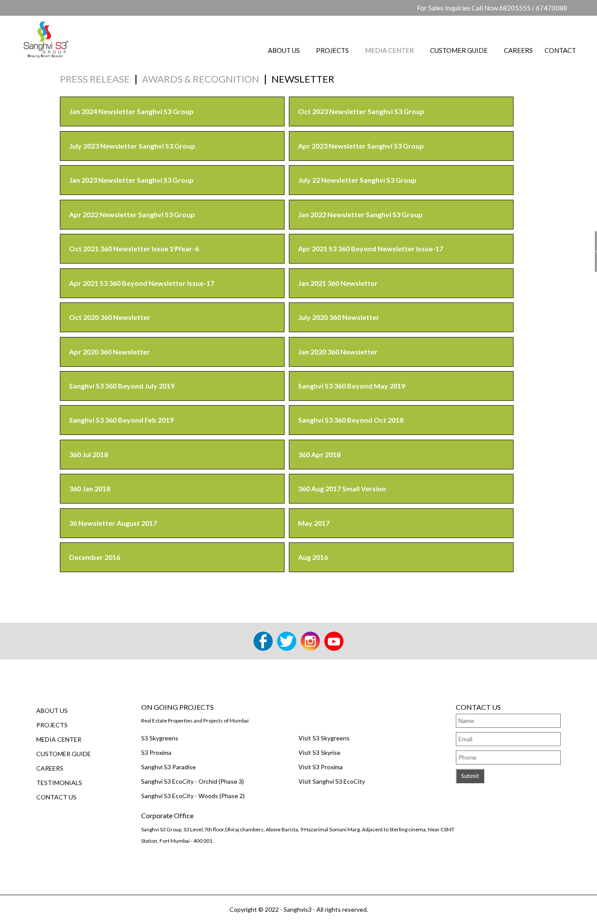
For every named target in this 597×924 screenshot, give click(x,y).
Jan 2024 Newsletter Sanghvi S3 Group (131, 111)
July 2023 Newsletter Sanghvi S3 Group (132, 146)
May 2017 (314, 523)
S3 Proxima (156, 752)
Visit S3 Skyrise (319, 752)
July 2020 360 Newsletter (338, 317)
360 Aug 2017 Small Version (342, 488)
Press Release (95, 79)
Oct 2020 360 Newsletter (109, 317)
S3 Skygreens (159, 738)
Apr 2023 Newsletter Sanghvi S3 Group (361, 146)
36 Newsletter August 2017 (113, 523)
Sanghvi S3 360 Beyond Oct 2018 (350, 420)
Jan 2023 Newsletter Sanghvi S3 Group (131, 180)
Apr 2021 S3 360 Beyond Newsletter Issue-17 (370, 248)
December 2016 (94, 557)
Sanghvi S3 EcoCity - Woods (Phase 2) (193, 795)
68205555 (515, 8)
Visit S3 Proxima (320, 767)
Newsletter (302, 79)
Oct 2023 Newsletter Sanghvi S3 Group (361, 111)
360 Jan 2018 (89, 488)
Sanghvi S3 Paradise (168, 767)
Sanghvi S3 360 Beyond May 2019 (351, 386)
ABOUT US (284, 50)
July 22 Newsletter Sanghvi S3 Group (357, 180)
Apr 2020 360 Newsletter (109, 351)
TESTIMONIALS (59, 782)
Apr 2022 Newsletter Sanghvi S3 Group (132, 214)
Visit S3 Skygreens (324, 738)
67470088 (551, 8)
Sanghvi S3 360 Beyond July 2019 (121, 386)
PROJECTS (332, 50)
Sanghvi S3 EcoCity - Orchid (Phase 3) (192, 781)
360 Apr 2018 (319, 454)
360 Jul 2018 (88, 454)
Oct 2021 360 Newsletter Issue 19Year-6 (134, 248)
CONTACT (560, 50)
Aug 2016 (313, 557)
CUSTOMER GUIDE (459, 50)
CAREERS (518, 50)
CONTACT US (56, 797)
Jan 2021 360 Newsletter (338, 283)
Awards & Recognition (200, 79)
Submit (470, 775)
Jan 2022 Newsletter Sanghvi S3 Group (360, 214)
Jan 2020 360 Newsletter (338, 351)
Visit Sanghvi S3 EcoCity (331, 781)
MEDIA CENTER (389, 50)
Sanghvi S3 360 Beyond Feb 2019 (121, 420)
